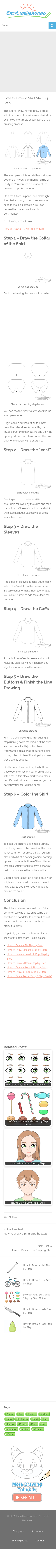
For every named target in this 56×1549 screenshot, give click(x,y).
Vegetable (11, 1429)
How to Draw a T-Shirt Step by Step (24, 228)
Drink (9, 1419)
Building (31, 1414)
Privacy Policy (20, 1540)
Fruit (45, 1419)
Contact (39, 1540)
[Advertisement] (28, 60)
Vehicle (25, 1429)
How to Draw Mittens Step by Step (26, 963)
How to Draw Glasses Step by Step (27, 949)
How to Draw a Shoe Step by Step (26, 971)
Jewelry (10, 1424)
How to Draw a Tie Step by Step (25, 945)
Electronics (22, 1419)
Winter (10, 1434)
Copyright (18, 1531)
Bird (20, 1414)
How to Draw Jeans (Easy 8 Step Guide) (29, 976)
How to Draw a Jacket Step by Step (27, 967)
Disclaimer (37, 1531)
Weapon (38, 1429)
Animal (10, 1414)
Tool (43, 1424)
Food (35, 1419)
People (22, 1424)
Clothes (13, 1217)
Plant (33, 1424)
